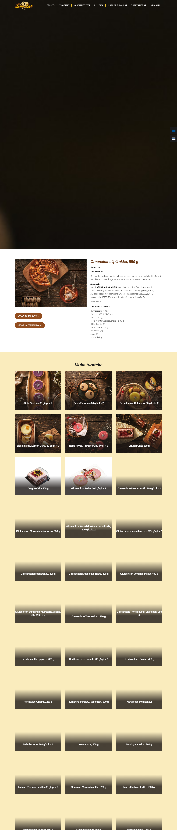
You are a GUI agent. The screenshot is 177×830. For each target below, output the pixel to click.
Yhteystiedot (138, 5)
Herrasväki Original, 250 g (38, 701)
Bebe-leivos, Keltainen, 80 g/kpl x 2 (139, 403)
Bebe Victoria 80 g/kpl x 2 (38, 403)
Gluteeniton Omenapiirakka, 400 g (139, 573)
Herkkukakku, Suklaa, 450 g (139, 659)
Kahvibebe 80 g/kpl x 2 (139, 701)
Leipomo (99, 5)
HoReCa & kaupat (117, 5)
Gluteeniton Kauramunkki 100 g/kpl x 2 (139, 488)
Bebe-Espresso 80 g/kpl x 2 (88, 403)
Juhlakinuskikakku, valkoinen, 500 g (89, 701)
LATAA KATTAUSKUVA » (30, 325)
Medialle (155, 5)
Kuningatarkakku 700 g (139, 744)
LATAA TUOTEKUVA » (28, 316)
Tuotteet (64, 5)
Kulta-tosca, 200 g (88, 744)
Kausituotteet (82, 5)
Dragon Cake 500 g (37, 488)
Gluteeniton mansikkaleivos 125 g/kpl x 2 (139, 531)
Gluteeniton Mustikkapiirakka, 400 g (88, 573)
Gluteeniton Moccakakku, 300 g (37, 573)
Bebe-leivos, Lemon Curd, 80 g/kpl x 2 (38, 445)
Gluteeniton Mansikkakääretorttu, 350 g (38, 531)
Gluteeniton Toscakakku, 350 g (89, 616)
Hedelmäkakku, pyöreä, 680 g (38, 659)
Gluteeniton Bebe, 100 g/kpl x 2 (88, 488)
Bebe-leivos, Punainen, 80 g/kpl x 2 (88, 445)
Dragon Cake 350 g (139, 445)
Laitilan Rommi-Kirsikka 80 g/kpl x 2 (38, 787)
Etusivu (51, 5)
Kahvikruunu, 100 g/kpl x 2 (38, 744)
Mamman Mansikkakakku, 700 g (88, 787)
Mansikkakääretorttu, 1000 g (139, 787)
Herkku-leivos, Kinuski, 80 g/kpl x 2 (88, 659)
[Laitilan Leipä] (25, 6)
